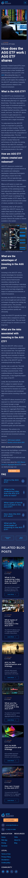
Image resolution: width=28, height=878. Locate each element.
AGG (2, 75)
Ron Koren (5, 44)
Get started (12, 470)
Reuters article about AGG (16, 442)
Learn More (10, 594)
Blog (15, 843)
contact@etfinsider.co (12, 825)
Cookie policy (5, 862)
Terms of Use (5, 854)
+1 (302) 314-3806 (11, 829)
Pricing (3, 843)
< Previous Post (8, 538)
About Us (17, 840)
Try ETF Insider (9, 820)
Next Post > (21, 538)
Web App (4, 840)
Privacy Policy (6, 857)
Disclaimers (5, 860)
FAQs (16, 837)
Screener (4, 846)
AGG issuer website (14, 440)
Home (3, 837)
